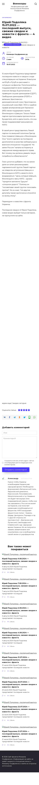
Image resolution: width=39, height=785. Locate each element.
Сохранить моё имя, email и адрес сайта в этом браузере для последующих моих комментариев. (19, 462)
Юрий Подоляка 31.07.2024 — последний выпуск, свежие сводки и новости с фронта (19, 659)
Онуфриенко (6, 17)
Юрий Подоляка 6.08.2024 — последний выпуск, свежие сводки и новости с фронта (19, 610)
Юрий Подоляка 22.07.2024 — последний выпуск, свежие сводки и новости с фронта (19, 709)
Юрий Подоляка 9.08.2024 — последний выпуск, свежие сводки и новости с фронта (19, 561)
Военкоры (19, 3)
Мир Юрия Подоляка (12, 44)
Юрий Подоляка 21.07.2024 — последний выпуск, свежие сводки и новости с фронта (19, 733)
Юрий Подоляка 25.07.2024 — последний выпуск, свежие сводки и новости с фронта (19, 684)
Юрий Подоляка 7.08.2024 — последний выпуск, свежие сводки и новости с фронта (19, 585)
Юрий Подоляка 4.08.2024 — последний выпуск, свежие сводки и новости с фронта (19, 635)
